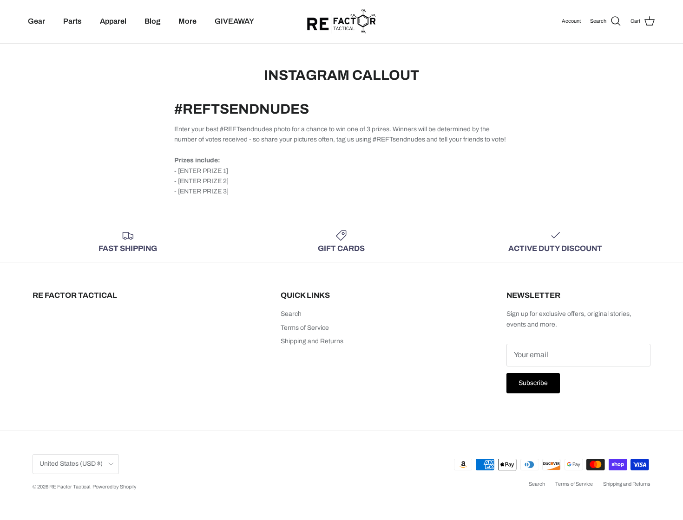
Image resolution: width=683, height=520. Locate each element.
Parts (72, 21)
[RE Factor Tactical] (341, 21)
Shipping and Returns (312, 341)
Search (291, 313)
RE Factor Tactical (69, 486)
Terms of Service (305, 327)
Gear (36, 21)
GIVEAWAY (234, 21)
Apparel (113, 21)
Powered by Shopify (114, 486)
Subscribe (533, 382)
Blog (152, 21)
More (187, 21)
